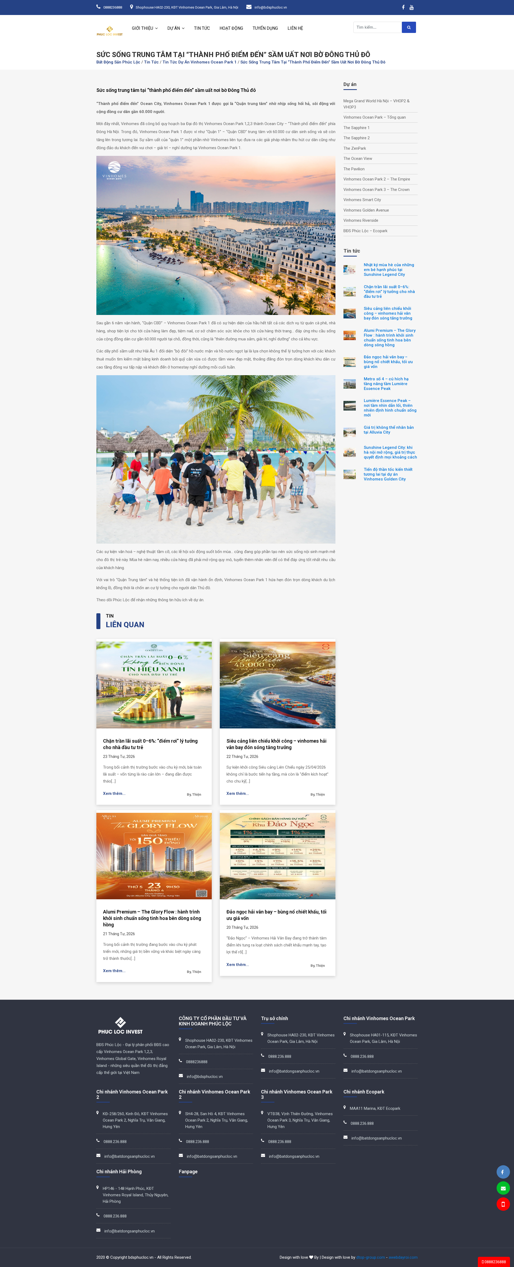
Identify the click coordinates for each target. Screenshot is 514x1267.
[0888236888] (503, 1205)
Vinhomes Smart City (362, 199)
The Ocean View (357, 158)
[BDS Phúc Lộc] (502, 1172)
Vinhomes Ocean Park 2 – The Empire (376, 179)
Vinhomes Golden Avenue (366, 210)
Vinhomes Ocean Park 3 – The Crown (376, 189)
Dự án (173, 28)
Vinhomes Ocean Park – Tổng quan (374, 117)
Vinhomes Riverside (360, 220)
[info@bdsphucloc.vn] (503, 1188)
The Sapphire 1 (356, 127)
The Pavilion (354, 169)
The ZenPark (354, 148)
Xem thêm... (114, 793)
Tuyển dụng (265, 28)
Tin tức (202, 28)
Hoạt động (231, 28)
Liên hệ (295, 28)
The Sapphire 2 (356, 138)
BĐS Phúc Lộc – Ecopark (365, 230)
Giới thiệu (142, 28)
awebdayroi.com (403, 1257)
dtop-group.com (370, 1257)
